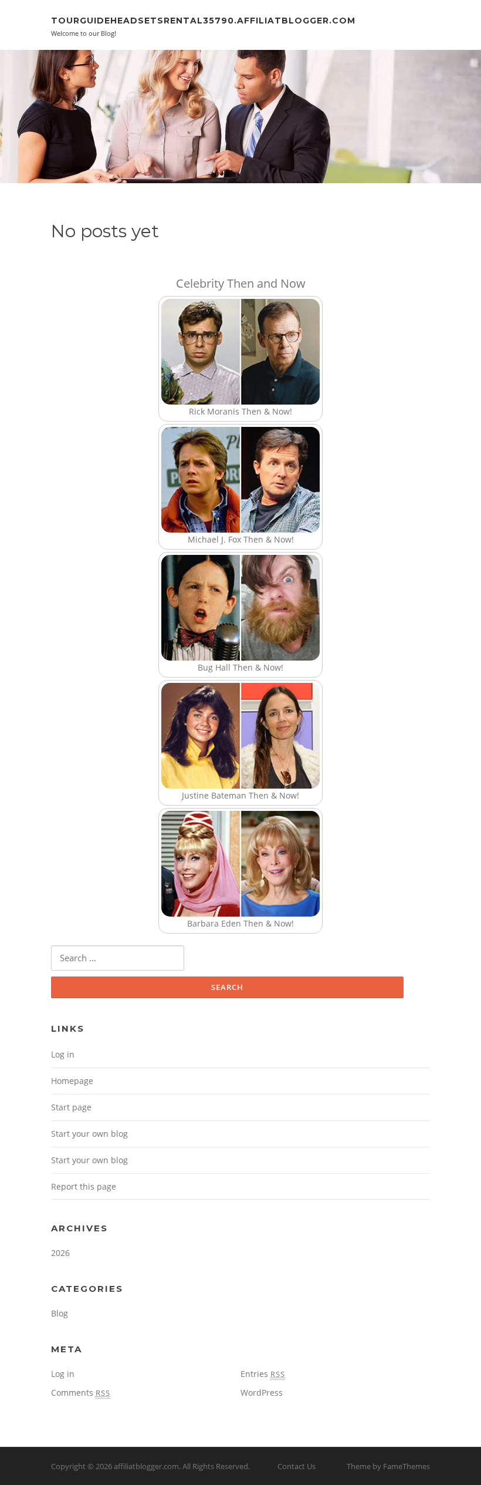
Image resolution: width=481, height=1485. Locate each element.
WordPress (261, 1392)
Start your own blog (89, 1133)
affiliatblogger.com (146, 1466)
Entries (262, 1373)
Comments (80, 1392)
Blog (59, 1313)
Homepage (72, 1080)
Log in (62, 1054)
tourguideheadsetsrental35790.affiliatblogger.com (203, 20)
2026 (60, 1252)
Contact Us (296, 1466)
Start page (71, 1107)
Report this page (83, 1186)
